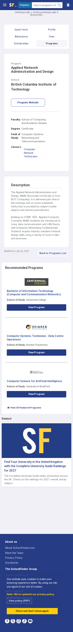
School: (15, 80)
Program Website (28, 102)
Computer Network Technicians (30, 153)
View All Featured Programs (24, 407)
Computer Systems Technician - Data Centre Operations (35, 337)
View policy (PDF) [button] (19, 600)
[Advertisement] (36, 510)
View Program (36, 307)
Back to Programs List (52, 253)
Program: (16, 63)
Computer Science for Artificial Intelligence (34, 381)
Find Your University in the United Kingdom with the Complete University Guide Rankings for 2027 (35, 466)
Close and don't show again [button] (32, 611)
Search (59, 5)
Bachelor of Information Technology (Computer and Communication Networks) (34, 292)
